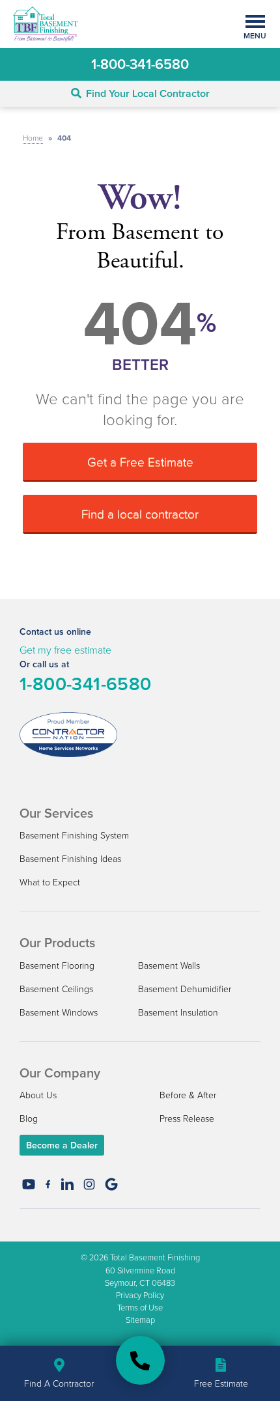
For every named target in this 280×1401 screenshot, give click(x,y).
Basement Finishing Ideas (70, 858)
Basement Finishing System (74, 835)
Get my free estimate (65, 650)
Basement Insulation (178, 1012)
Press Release (187, 1118)
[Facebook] (48, 1184)
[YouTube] (28, 1184)
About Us (38, 1095)
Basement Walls (169, 965)
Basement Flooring (57, 965)
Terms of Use (140, 1307)
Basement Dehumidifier (184, 988)
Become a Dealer (62, 1145)
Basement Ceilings (56, 988)
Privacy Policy (140, 1295)
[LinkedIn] (67, 1184)
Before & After (188, 1095)
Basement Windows (59, 1012)
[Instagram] (89, 1184)
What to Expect (50, 882)
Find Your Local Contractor (148, 93)
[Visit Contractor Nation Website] (68, 733)
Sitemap (140, 1319)
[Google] (111, 1184)
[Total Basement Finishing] (140, 1360)
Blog (29, 1118)
